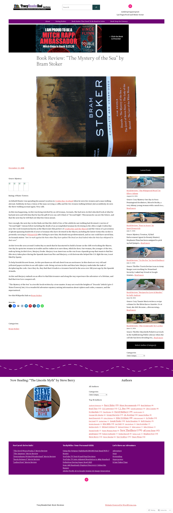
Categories (131, 352)
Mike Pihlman (149, 427)
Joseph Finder (117, 421)
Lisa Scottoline (143, 424)
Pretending (117, 456)
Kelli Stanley (147, 421)
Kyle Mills (108, 424)
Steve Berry (95, 437)
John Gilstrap (109, 418)
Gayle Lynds (138, 412)
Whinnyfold (32, 234)
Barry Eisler (111, 405)
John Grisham (124, 418)
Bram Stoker (36, 295)
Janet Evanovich (96, 418)
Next (115, 453)
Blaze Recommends (130, 405)
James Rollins (145, 415)
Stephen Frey (150, 434)
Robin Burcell (125, 434)
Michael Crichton (109, 427)
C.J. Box (124, 408)
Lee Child (119, 424)
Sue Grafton (124, 437)
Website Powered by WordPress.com (120, 505)
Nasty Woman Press (110, 431)
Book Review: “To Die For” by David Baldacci (145, 260)
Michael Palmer (124, 427)
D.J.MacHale (95, 412)
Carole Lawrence (138, 409)
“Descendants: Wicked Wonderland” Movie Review (34, 456)
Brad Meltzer (147, 405)
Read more (131, 208)
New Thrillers (131, 430)
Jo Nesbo (151, 418)
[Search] (96, 7)
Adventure (117, 451)
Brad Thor (95, 408)
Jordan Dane (104, 421)
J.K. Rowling (131, 415)
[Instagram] (130, 6)
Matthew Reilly (95, 427)
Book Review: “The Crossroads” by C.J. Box (145, 325)
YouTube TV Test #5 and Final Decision (79, 456)
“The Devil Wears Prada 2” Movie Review (30, 451)
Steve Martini (109, 437)
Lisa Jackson (130, 424)
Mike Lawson (137, 427)
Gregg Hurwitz (115, 415)
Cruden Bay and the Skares (75, 229)
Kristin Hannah (95, 424)
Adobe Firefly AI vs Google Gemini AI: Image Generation (86, 471)
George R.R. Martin (97, 415)
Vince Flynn (138, 437)
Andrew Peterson (96, 405)
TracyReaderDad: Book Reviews (50, 505)
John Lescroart (139, 418)
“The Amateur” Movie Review (25, 453)
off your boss (151, 430)
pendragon (95, 434)
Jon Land (93, 421)
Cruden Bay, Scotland (64, 201)
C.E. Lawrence (109, 408)
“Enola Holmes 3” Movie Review (26, 459)
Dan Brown (108, 412)
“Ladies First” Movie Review (25, 462)
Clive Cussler (152, 409)
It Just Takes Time (120, 462)
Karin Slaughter (133, 421)
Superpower (118, 459)
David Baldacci (123, 411)
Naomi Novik (95, 431)
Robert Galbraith (110, 434)
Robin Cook (138, 434)
